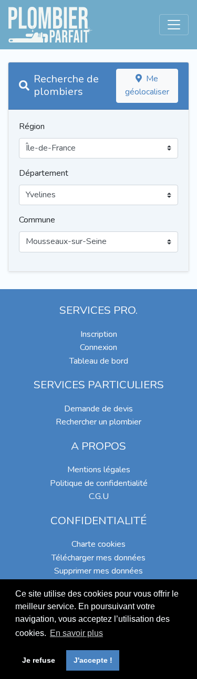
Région (32, 126)
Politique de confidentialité (99, 483)
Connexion (98, 347)
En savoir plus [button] (76, 633)
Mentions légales (98, 469)
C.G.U (99, 496)
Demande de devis (98, 409)
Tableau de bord (98, 361)
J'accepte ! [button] (93, 660)
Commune (37, 220)
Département (43, 173)
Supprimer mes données (98, 571)
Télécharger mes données (98, 558)
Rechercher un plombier (98, 422)
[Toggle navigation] (174, 24)
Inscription (98, 334)
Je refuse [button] (38, 660)
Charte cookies (98, 544)
